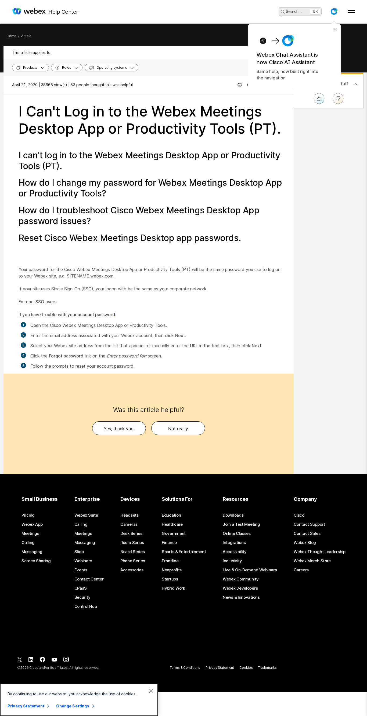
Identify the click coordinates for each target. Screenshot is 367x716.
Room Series (132, 543)
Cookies (246, 668)
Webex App (31, 524)
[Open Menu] (351, 12)
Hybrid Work (173, 588)
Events (80, 570)
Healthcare (172, 524)
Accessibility (235, 552)
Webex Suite (86, 515)
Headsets (129, 515)
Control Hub (85, 606)
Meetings (30, 533)
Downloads (233, 515)
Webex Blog (305, 543)
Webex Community (241, 579)
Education (171, 515)
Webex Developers (240, 588)
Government (174, 533)
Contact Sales (307, 533)
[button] (334, 12)
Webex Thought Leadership (320, 552)
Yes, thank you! (119, 428)
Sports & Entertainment (184, 552)
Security (82, 597)
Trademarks (267, 668)
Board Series (132, 552)
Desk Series (131, 533)
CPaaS (80, 588)
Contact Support (309, 524)
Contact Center (89, 579)
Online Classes (237, 533)
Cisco (299, 515)
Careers (301, 570)
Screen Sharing (36, 561)
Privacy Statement (220, 668)
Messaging (31, 552)
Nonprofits (172, 570)
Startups (170, 579)
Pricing (28, 515)
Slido (79, 552)
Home (11, 36)
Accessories (131, 570)
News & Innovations (241, 597)
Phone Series (132, 561)
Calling (28, 543)
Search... (294, 11)
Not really (178, 428)
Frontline (170, 561)
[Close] (151, 690)
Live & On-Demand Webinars (250, 570)
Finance (169, 543)
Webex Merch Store (312, 561)
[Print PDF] (239, 85)
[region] (79, 700)
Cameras (129, 524)
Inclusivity (232, 561)
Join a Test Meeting (241, 524)
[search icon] (283, 12)
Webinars (83, 561)
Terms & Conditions (185, 668)
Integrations (234, 543)
